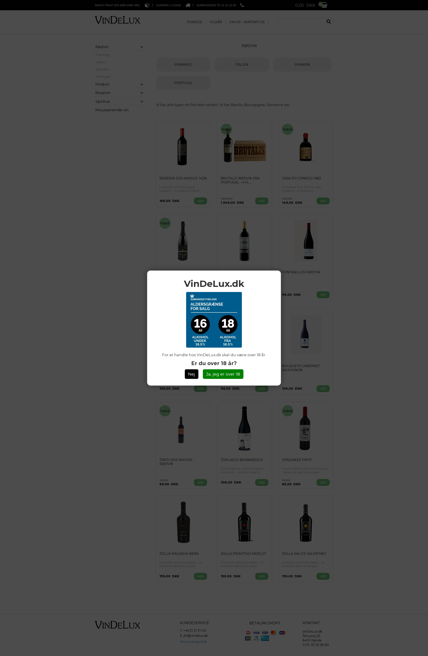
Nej (191, 374)
